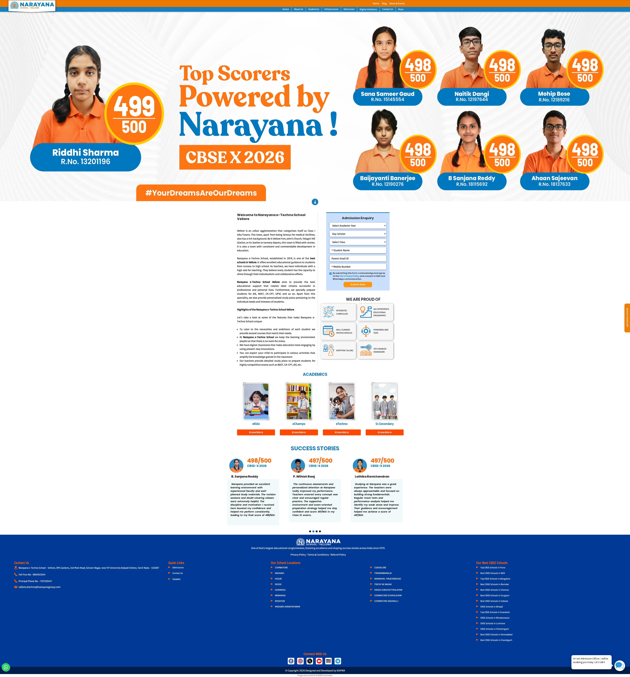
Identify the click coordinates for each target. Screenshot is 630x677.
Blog (384, 3)
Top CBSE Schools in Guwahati (495, 612)
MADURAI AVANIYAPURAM (287, 606)
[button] (47, 106)
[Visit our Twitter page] (310, 662)
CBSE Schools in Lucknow (492, 623)
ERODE (278, 584)
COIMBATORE (281, 567)
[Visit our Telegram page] (337, 662)
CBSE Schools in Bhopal (491, 606)
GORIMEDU (280, 589)
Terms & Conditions (318, 554)
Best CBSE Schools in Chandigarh (496, 640)
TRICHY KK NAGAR (383, 584)
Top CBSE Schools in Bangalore (495, 578)
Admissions (178, 567)
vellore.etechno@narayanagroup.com (39, 587)
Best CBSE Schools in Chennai (494, 589)
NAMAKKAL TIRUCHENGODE (387, 578)
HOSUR (278, 578)
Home (376, 3)
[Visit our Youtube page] (319, 662)
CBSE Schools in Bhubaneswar (495, 617)
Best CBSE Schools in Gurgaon (494, 595)
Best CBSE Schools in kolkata (494, 601)
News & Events (397, 3)
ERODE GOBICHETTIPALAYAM (388, 589)
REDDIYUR (280, 601)
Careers (176, 579)
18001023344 (38, 574)
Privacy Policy (352, 276)
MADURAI (279, 573)
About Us (298, 9)
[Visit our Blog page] (328, 662)
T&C (341, 276)
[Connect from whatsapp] (6, 667)
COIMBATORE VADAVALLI (386, 601)
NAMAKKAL (280, 595)
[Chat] (619, 665)
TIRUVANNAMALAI (383, 573)
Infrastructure (331, 9)
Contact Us (387, 9)
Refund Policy (338, 554)
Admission (349, 9)
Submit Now (358, 284)
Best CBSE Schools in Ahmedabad (496, 634)
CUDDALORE (380, 567)
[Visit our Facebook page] (291, 662)
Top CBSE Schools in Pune (492, 567)
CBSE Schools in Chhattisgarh (494, 628)
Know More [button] (256, 432)
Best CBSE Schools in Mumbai (494, 584)
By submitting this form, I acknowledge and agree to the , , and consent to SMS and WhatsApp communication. (359, 276)
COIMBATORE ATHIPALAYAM (388, 595)
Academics (313, 9)
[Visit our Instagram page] (300, 662)
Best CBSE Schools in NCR (492, 573)
